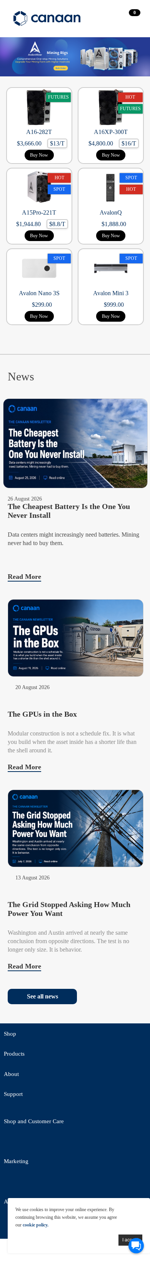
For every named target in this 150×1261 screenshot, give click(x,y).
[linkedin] (54, 1182)
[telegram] (75, 1142)
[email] (54, 1142)
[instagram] (75, 1182)
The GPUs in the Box (42, 714)
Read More (24, 576)
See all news (42, 996)
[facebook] (32, 1142)
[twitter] (11, 1142)
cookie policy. (35, 1225)
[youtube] (96, 1142)
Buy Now (39, 155)
